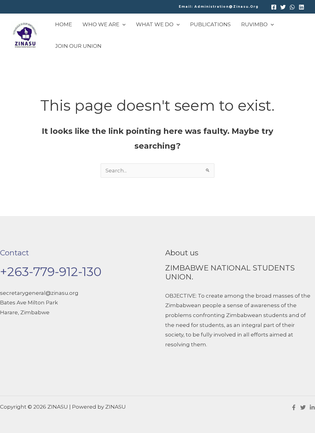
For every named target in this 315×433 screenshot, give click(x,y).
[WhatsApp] (292, 7)
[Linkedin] (301, 7)
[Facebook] (274, 7)
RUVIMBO (254, 24)
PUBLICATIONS (210, 24)
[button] (219, 7)
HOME (63, 24)
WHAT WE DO (154, 24)
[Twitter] (283, 7)
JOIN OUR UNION (78, 46)
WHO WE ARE (100, 24)
